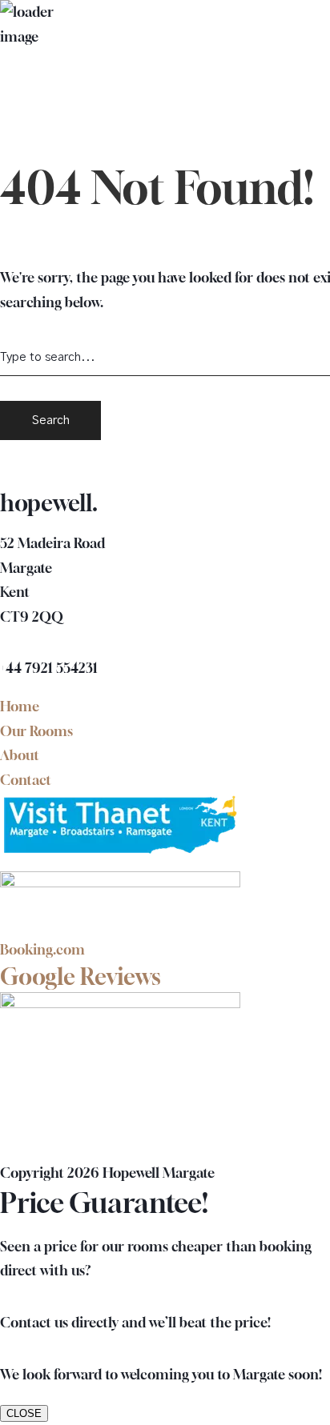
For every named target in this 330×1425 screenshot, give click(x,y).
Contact (25, 779)
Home (19, 706)
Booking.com (42, 949)
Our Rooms (36, 731)
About (19, 755)
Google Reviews (80, 976)
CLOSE (24, 1413)
